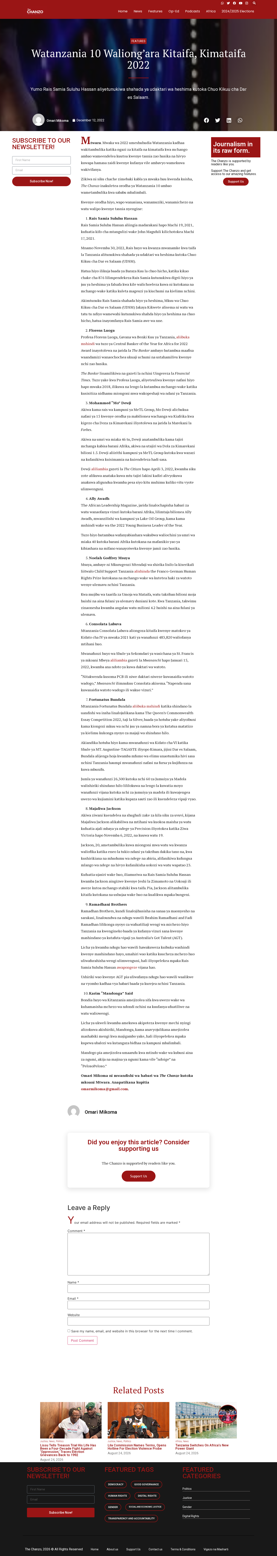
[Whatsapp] (222, 3)
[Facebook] (234, 3)
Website (74, 1315)
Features (155, 11)
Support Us (133, 1549)
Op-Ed (174, 11)
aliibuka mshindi (146, 706)
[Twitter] (228, 3)
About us (112, 1549)
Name (73, 1282)
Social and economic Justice (145, 1507)
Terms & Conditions (183, 1549)
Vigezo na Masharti (216, 1549)
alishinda (142, 571)
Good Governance (146, 1484)
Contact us (155, 1549)
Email (73, 1298)
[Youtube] (240, 3)
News (138, 11)
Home (123, 11)
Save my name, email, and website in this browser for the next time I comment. (132, 1331)
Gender (113, 1507)
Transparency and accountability (131, 1518)
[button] (254, 3)
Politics (60, 1441)
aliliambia (99, 468)
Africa (211, 11)
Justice (44, 1441)
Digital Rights (147, 1495)
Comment (76, 1230)
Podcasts (192, 11)
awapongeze (127, 967)
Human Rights (117, 1495)
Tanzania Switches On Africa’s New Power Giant (202, 1446)
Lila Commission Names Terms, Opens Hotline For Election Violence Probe (137, 1446)
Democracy (115, 1484)
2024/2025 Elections (238, 11)
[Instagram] (247, 3)
